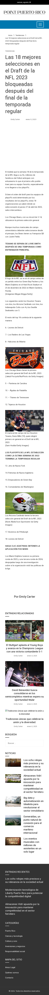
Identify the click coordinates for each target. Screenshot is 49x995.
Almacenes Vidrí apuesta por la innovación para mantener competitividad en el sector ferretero (34, 783)
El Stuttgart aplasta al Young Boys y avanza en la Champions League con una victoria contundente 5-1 (24, 648)
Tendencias (10, 51)
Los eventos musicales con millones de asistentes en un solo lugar (32, 845)
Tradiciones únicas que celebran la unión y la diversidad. (24, 720)
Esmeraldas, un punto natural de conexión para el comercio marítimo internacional (33, 824)
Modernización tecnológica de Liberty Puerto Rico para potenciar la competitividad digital (24, 893)
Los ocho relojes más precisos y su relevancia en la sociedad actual (34, 765)
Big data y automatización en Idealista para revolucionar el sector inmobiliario (34, 804)
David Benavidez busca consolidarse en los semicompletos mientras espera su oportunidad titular (24, 695)
